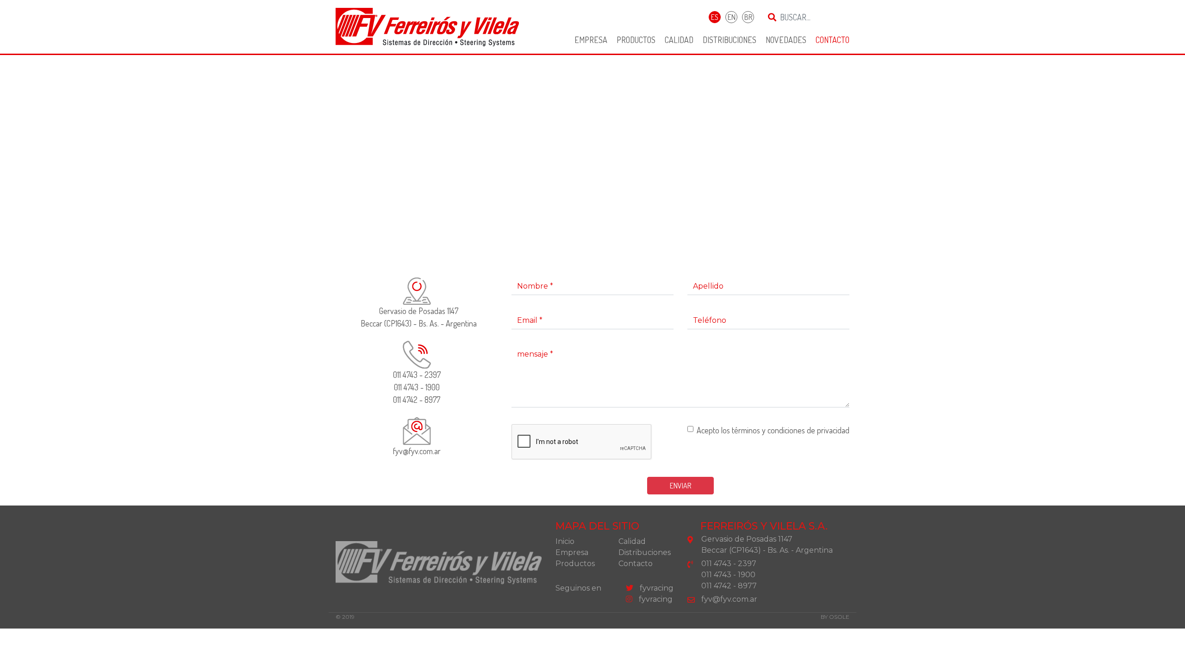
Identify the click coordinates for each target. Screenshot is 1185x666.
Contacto (832, 40)
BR (748, 17)
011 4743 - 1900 (417, 387)
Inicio (564, 541)
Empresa (590, 40)
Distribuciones (729, 40)
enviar (680, 485)
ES (714, 17)
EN (732, 17)
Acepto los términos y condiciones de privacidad (773, 430)
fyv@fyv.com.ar (417, 451)
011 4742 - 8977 (416, 400)
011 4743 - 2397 (417, 375)
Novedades (786, 40)
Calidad (679, 40)
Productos (636, 40)
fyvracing (656, 588)
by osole (835, 616)
